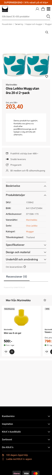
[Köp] (11, 351)
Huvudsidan (7, 24)
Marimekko (11, 84)
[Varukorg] (43, 9)
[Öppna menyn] (48, 9)
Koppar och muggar (33, 24)
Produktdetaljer (15, 195)
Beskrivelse (13, 186)
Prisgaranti (15, 164)
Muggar (30, 231)
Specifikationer (15, 245)
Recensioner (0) (16, 276)
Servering (19, 24)
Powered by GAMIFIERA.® (14, 287)
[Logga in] (37, 9)
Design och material (18, 252)
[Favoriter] (5, 351)
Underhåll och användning (22, 259)
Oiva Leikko (31, 225)
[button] (46, 76)
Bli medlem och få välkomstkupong (27, 170)
